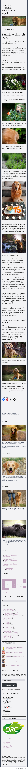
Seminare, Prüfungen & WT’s (11, 555)
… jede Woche (8, 626)
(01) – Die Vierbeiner (7, 609)
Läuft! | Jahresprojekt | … (14, 648)
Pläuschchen (17, 390)
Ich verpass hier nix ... (10, 670)
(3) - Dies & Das (12, 413)
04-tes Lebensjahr (7, 637)
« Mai (3, 592)
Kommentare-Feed (7, 746)
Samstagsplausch (15, 414)
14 (24, 582)
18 (14, 584)
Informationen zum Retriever (10, 564)
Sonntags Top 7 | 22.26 (16, 652)
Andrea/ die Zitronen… (11, 647)
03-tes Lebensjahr (7, 636)
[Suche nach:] (14, 601)
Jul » (6, 592)
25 (14, 586)
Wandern (7, 622)
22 (3, 586)
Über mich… (6, 565)
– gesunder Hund (9, 613)
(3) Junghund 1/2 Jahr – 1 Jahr (11, 635)
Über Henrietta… (7, 556)
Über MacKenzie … (7, 559)
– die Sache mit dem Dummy (11, 612)
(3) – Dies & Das (6, 624)
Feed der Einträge (7, 745)
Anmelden (5, 743)
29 (3, 589)
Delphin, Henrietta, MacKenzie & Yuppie (9, 9)
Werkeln (7, 623)
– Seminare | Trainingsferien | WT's (13, 615)
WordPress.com (6, 747)
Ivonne (18, 412)
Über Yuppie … (6, 561)
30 (7, 589)
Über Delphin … (6, 554)
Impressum (9, 569)
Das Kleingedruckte (9, 567)
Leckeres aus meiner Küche (11, 621)
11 (14, 582)
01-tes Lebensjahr (7, 631)
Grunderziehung (9, 617)
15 (3, 584)
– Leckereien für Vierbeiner (11, 614)
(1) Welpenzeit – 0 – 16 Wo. (11, 632)
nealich (8, 652)
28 (24, 586)
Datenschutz (9, 568)
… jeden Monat (8, 627)
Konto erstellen (6, 742)
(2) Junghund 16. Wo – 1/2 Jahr (12, 633)
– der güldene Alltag (9, 610)
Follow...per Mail (9, 685)
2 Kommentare (5, 416)
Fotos (6, 630)
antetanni (8, 656)
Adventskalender (9, 628)
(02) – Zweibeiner (7, 618)
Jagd (6, 619)
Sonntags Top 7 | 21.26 (18, 661)
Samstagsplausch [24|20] (13, 36)
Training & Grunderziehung (9, 639)
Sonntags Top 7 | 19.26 (16, 665)
